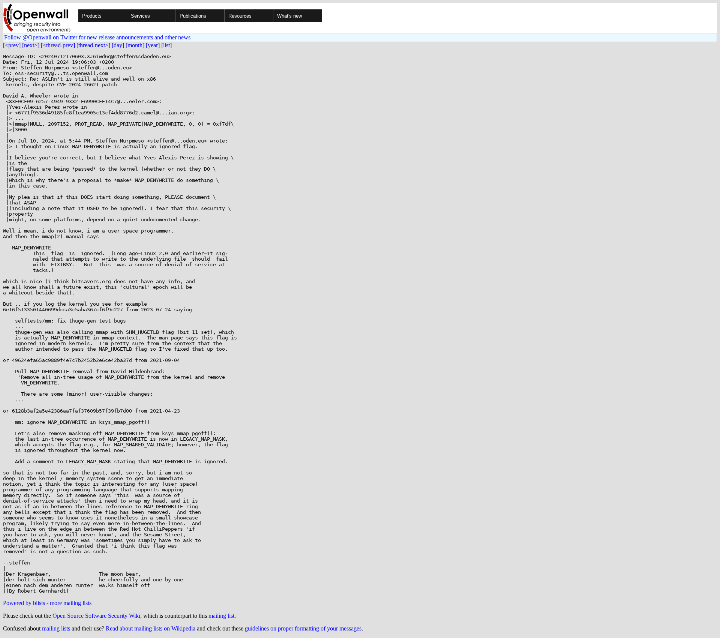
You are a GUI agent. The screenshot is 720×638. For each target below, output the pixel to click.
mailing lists (56, 628)
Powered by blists (24, 603)
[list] (166, 45)
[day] (118, 45)
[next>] (30, 45)
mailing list (221, 615)
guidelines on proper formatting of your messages (303, 628)
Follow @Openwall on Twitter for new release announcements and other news (97, 37)
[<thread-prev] (58, 45)
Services (140, 16)
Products (92, 16)
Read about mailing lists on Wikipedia (150, 628)
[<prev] (12, 45)
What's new (289, 16)
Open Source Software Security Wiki (96, 615)
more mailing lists (71, 603)
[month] (135, 45)
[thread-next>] (93, 45)
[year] (153, 45)
